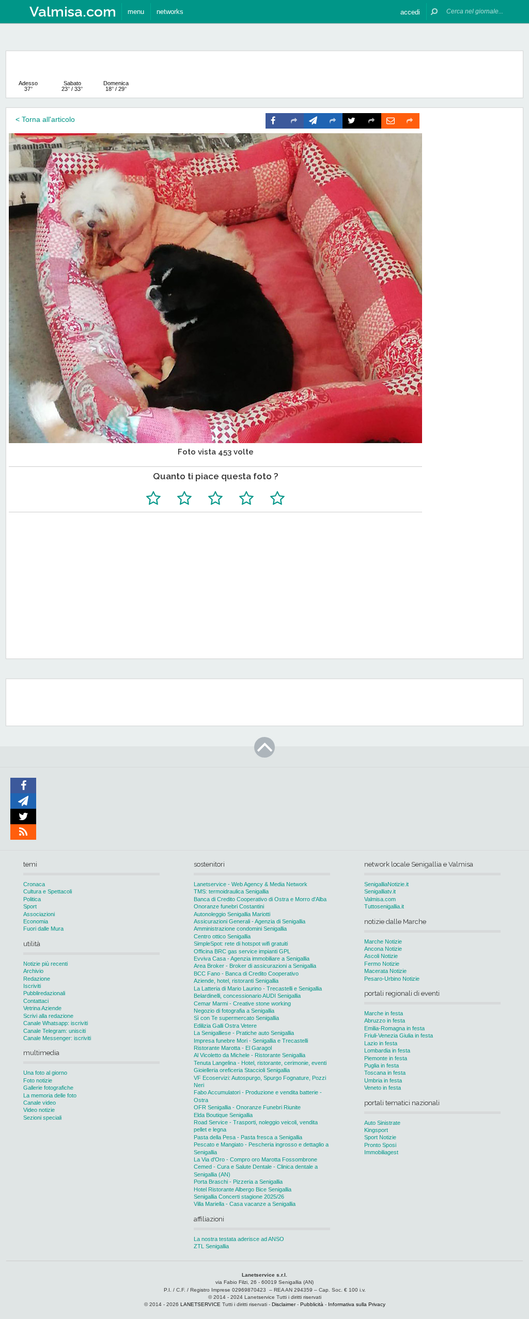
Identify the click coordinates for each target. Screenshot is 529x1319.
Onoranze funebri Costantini (229, 906)
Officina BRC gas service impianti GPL (242, 951)
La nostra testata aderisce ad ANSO (239, 1239)
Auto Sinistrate (382, 1123)
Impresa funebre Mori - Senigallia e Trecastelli (251, 1041)
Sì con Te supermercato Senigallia (236, 1018)
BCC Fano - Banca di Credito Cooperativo (246, 973)
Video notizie (39, 1110)
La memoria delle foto (49, 1095)
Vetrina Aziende (42, 1008)
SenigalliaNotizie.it (386, 884)
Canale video (39, 1103)
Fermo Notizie (381, 964)
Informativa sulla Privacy (356, 1304)
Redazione (36, 979)
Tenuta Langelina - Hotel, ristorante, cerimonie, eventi (260, 1063)
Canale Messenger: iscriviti (57, 1038)
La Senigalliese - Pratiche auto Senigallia (244, 1033)
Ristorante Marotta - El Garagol (233, 1048)
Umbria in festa (383, 1080)
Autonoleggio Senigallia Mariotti (232, 914)
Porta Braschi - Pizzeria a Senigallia (238, 1182)
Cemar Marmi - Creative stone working (242, 1003)
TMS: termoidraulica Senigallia (231, 891)
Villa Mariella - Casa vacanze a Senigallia (244, 1204)
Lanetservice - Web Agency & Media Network (250, 884)
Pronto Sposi (380, 1145)
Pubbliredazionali (44, 993)
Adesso (28, 86)
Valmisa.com (380, 899)
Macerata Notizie (385, 971)
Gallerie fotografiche (48, 1088)
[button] (410, 11)
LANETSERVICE (200, 1304)
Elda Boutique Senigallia (223, 1115)
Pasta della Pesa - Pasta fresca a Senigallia (248, 1137)
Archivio (33, 971)
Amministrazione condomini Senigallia (240, 928)
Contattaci (36, 1001)
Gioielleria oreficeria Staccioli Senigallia (242, 1070)
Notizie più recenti (45, 964)
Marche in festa (383, 1013)
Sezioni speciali (42, 1117)
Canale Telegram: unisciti (54, 1031)
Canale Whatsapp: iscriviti (55, 1023)
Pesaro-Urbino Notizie (391, 979)
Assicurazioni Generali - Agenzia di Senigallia (249, 921)
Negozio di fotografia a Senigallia (234, 1011)
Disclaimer (283, 1304)
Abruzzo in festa (384, 1020)
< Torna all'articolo (45, 119)
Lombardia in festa (387, 1050)
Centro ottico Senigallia (222, 936)
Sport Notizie (380, 1137)
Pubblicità (311, 1304)
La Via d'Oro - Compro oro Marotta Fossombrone (255, 1159)
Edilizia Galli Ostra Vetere (225, 1026)
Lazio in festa (380, 1043)
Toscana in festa (385, 1073)
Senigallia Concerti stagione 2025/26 (239, 1197)
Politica (32, 899)
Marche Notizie (383, 941)
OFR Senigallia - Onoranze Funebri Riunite (247, 1107)
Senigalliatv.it (380, 891)
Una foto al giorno (45, 1073)
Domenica (116, 86)
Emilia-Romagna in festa (394, 1028)
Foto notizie (37, 1080)
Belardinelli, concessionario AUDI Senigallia (247, 996)
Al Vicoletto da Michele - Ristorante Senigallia (249, 1055)
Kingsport (376, 1130)
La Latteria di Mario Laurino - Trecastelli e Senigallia (258, 988)
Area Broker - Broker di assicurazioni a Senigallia (255, 966)
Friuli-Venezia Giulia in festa (398, 1035)
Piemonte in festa (385, 1058)
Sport (30, 906)
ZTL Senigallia (211, 1246)
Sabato (72, 86)
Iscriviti (32, 986)
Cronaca (34, 884)
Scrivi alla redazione (48, 1016)
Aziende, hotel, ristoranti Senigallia (236, 981)
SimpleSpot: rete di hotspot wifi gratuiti (241, 943)
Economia (35, 921)
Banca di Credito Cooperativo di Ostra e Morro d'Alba (260, 899)
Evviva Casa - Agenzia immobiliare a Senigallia (251, 958)
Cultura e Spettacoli (47, 891)
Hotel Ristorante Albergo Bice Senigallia (242, 1189)
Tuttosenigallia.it (384, 906)
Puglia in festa (381, 1065)
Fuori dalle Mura (43, 928)
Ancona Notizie (383, 949)
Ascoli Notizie (381, 956)
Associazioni (39, 914)
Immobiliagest (381, 1152)
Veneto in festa (382, 1088)
